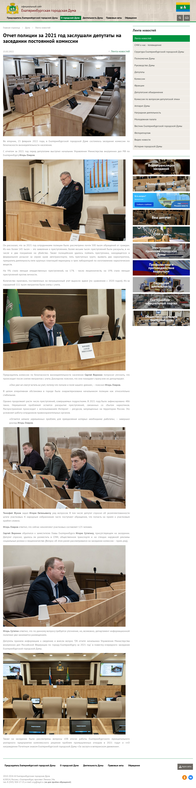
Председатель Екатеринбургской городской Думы (32, 17)
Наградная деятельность (147, 112)
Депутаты (139, 72)
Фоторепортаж (142, 132)
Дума (27, 27)
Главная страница (11, 27)
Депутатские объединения (148, 92)
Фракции (139, 85)
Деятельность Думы (93, 17)
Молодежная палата (145, 119)
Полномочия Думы (144, 58)
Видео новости (142, 139)
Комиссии (139, 78)
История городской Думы (148, 146)
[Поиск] (180, 18)
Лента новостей (42, 27)
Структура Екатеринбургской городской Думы (159, 51)
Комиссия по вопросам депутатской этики (157, 99)
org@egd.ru (38, 782)
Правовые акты (114, 17)
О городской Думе (70, 17)
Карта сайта (186, 766)
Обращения (131, 17)
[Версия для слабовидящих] (187, 18)
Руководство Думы (144, 65)
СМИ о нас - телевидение (147, 44)
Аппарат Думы (142, 105)
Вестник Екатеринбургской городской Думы (158, 126)
